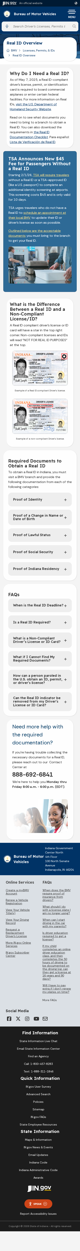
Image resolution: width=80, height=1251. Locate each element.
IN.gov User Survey (38, 1086)
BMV (14, 50)
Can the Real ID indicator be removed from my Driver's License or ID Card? (37, 701)
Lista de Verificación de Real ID (32, 142)
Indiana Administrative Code (38, 1170)
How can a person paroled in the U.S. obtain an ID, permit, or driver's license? (37, 679)
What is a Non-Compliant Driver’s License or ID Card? (37, 640)
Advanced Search (38, 1094)
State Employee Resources (38, 1124)
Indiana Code (38, 1162)
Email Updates (38, 1155)
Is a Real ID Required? (32, 622)
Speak (37, 1204)
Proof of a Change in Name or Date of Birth (38, 517)
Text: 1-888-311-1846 (38, 1071)
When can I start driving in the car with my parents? (54, 923)
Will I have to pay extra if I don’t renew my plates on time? (56, 988)
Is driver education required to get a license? (55, 936)
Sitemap (38, 1109)
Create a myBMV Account (17, 891)
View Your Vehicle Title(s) (18, 911)
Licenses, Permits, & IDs (39, 50)
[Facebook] (9, 1018)
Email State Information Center (38, 1048)
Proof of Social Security (33, 552)
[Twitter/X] (18, 1018)
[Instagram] (27, 1018)
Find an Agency (38, 1056)
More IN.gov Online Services (18, 944)
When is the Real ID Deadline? (38, 605)
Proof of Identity (27, 499)
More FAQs (49, 1000)
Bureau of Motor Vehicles (35, 14)
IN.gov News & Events (38, 1147)
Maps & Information (38, 1140)
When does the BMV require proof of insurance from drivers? (56, 895)
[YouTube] (36, 1018)
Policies (38, 1102)
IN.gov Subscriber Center (17, 954)
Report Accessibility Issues (38, 1214)
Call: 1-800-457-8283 (38, 1064)
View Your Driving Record (17, 921)
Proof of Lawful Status (31, 535)
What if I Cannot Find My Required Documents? (34, 659)
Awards (38, 1177)
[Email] (45, 1018)
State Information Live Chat (38, 1041)
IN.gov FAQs (38, 1117)
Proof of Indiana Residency (36, 569)
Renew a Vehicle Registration (17, 901)
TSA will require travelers (51, 175)
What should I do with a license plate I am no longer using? (56, 910)
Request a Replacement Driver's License (16, 933)
